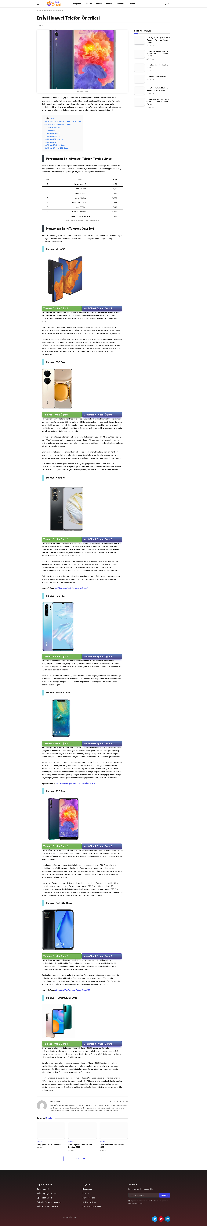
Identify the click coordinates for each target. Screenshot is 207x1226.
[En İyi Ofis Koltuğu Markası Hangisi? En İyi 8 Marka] (139, 91)
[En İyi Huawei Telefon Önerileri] (82, 59)
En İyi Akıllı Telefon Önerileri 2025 (112, 1146)
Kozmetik (132, 4)
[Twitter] (29, 109)
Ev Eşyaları (77, 4)
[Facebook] (29, 103)
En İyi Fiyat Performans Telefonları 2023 (72, 990)
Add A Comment (82, 1158)
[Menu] (38, 3)
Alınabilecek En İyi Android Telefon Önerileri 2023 (76, 783)
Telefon (98, 4)
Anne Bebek (120, 4)
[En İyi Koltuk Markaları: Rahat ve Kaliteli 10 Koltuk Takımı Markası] (139, 102)
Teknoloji (88, 4)
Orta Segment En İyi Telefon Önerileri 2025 (80, 1146)
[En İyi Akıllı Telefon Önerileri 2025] (114, 1130)
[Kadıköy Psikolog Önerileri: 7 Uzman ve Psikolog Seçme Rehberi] (139, 40)
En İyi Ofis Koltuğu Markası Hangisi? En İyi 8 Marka (157, 89)
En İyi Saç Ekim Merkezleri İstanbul (157, 66)
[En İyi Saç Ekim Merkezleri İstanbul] (139, 68)
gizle (52, 118)
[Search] (169, 3)
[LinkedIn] (29, 114)
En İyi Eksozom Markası (156, 76)
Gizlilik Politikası (153, 1201)
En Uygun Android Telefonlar (49, 1145)
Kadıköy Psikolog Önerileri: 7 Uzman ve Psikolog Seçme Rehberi (158, 40)
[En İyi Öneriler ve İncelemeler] (53, 4)
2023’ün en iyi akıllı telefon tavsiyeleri (71, 588)
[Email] (29, 125)
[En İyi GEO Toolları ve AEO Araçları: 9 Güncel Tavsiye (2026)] (139, 54)
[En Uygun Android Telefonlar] (51, 1130)
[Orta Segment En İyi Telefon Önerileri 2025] (82, 1130)
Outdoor (108, 4)
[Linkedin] (167, 1219)
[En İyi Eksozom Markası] (139, 79)
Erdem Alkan (55, 1101)
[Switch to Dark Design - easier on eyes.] (166, 4)
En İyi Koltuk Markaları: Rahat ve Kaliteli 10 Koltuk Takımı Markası (158, 101)
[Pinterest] (29, 120)
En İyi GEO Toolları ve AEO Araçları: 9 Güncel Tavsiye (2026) (157, 53)
